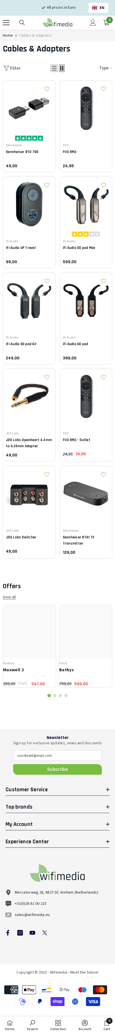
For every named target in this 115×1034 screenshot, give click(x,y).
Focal (63, 663)
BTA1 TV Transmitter (79, 540)
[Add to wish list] (46, 89)
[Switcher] (29, 492)
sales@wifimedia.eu (32, 915)
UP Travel (20, 248)
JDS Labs (12, 433)
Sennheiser (14, 145)
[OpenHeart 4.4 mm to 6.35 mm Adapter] (29, 395)
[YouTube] (32, 933)
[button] (54, 68)
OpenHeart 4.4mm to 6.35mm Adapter (29, 443)
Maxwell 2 (13, 670)
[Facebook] (8, 933)
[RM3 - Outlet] (86, 395)
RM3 (69, 152)
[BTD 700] (29, 107)
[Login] (93, 23)
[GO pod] (86, 299)
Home (8, 35)
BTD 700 (22, 152)
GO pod (75, 344)
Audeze (8, 663)
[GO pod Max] (86, 203)
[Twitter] (45, 933)
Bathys (66, 670)
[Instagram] (20, 933)
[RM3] (86, 107)
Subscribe (57, 769)
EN (102, 7)
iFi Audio (12, 241)
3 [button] (60, 695)
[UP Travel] (29, 203)
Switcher (21, 537)
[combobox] (98, 8)
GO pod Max (79, 248)
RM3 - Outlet (76, 440)
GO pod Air (21, 344)
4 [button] (66, 695)
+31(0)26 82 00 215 (31, 903)
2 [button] (54, 695)
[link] (32, 1025)
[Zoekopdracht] (22, 22)
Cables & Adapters (35, 35)
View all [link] (9, 597)
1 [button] (49, 695)
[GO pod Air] (29, 299)
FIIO (66, 145)
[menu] (6, 22)
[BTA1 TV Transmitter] (86, 492)
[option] (29, 646)
